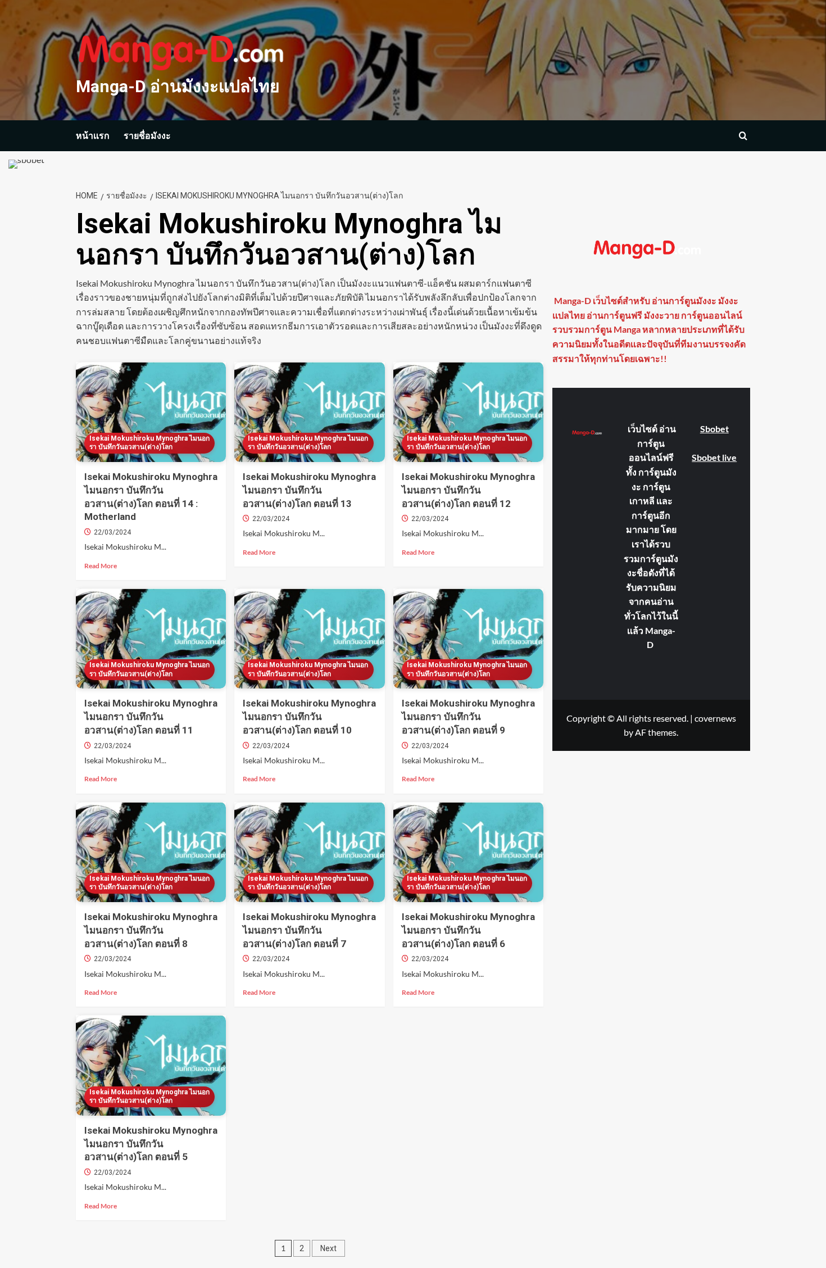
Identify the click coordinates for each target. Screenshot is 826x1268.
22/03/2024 (112, 532)
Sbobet (714, 428)
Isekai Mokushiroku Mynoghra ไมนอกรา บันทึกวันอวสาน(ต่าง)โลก (149, 442)
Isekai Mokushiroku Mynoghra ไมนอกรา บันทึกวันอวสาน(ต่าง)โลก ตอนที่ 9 (468, 717)
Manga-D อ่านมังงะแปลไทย (178, 86)
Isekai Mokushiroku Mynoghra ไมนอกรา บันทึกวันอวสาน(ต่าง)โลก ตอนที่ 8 (150, 930)
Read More (100, 566)
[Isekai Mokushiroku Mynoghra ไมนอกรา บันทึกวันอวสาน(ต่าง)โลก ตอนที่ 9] (468, 638)
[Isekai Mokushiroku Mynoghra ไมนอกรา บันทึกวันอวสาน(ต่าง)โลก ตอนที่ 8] (151, 852)
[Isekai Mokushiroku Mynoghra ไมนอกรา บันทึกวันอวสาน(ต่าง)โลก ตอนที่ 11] (151, 638)
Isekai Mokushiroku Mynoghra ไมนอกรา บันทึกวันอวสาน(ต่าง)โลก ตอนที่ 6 (468, 930)
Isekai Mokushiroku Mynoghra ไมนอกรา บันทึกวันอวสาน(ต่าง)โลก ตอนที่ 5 (150, 1144)
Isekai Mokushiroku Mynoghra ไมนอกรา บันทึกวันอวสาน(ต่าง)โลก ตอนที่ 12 (468, 490)
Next (328, 1248)
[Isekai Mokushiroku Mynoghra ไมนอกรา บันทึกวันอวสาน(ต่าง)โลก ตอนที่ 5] (151, 1065)
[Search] (743, 136)
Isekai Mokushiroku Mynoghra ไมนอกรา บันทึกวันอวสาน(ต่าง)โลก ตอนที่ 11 (150, 717)
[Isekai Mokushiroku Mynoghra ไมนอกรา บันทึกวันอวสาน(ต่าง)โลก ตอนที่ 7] (309, 852)
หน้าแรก (93, 135)
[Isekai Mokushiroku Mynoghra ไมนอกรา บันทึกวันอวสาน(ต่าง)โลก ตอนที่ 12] (468, 412)
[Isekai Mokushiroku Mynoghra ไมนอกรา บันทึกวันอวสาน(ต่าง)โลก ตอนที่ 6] (468, 852)
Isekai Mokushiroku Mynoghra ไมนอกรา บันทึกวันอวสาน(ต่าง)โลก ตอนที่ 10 (309, 717)
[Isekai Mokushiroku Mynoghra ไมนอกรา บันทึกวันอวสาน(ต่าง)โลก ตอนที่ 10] (309, 638)
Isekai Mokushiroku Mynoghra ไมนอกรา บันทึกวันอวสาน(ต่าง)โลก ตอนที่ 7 (309, 930)
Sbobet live (714, 456)
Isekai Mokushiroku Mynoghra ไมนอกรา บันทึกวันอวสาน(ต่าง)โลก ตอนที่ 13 (309, 490)
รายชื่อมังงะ (147, 135)
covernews (715, 717)
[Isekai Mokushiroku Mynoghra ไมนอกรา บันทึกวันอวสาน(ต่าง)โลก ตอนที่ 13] (309, 412)
